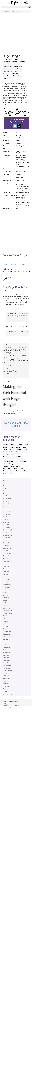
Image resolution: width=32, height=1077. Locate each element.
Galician (11, 452)
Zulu (11, 473)
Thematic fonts (7, 665)
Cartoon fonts (6, 514)
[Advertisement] (16, 33)
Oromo (5, 464)
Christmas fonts (7, 519)
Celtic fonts (6, 517)
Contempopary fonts (8, 530)
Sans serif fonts (7, 631)
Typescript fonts (7, 668)
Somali (21, 468)
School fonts (6, 634)
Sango (18, 466)
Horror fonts (6, 590)
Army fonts (6, 488)
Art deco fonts (6, 491)
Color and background (10, 264)
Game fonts (6, 566)
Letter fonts (6, 597)
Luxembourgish (17, 456)
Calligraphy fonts (7, 509)
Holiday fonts (6, 587)
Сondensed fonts (7, 694)
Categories (7, 704)
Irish (13, 454)
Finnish (25, 449)
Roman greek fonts (8, 629)
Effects (6, 705)
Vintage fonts (6, 681)
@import (17, 308)
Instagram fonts (7, 592)
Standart (9, 308)
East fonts (5, 551)
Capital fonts (6, 511)
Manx (12, 459)
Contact (11, 705)
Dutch (24, 447)
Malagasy (5, 459)
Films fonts (6, 558)
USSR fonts (6, 676)
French (5, 452)
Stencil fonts (6, 655)
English (5, 449)
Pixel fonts (6, 624)
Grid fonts (5, 574)
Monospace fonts (7, 611)
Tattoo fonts (6, 657)
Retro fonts (6, 626)
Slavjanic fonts (7, 650)
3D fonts (5, 480)
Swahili (12, 471)
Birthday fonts (6, 501)
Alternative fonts (7, 483)
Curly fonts (6, 532)
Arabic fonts (6, 485)
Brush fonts (6, 506)
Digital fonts (6, 543)
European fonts (7, 553)
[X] (19, 126)
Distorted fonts (7, 548)
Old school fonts (7, 613)
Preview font (7, 261)
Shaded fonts (6, 644)
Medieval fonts (7, 603)
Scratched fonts (7, 639)
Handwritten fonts (7, 579)
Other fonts (6, 616)
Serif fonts (5, 642)
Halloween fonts (7, 577)
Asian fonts (6, 496)
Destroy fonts (6, 540)
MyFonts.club (6, 11)
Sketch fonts (6, 647)
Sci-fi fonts (6, 637)
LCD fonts (5, 595)
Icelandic (25, 452)
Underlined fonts (7, 670)
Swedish (18, 471)
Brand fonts (6, 504)
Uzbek (24, 471)
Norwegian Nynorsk (21, 461)
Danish (18, 447)
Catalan (5, 447)
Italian (17, 454)
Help (12, 704)
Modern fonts (6, 608)
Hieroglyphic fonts (8, 582)
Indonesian (6, 454)
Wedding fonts (7, 689)
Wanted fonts (6, 684)
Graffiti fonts (6, 571)
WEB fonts (6, 686)
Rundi (12, 466)
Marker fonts (6, 600)
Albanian (13, 444)
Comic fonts (6, 524)
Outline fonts (6, 618)
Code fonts (6, 522)
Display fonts (6, 545)
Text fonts (5, 663)
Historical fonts (7, 584)
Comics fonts (6, 527)
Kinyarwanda (6, 456)
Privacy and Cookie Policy (11, 706)
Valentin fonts (6, 678)
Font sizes (17, 261)
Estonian (11, 449)
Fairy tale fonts (7, 556)
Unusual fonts (6, 673)
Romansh (5, 466)
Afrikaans (5, 444)
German (18, 452)
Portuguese (12, 464)
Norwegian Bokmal (8, 461)
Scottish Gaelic (7, 468)
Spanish (5, 471)
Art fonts (5, 493)
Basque (20, 444)
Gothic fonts (6, 569)
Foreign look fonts (8, 564)
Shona (15, 468)
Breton (26, 444)
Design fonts (6, 537)
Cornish (12, 447)
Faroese (19, 449)
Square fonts (6, 652)
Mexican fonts (6, 605)
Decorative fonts (7, 535)
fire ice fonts (6, 561)
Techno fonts (6, 660)
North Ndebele (20, 459)
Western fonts (6, 691)
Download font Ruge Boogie (16, 424)
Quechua (20, 464)
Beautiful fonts (7, 498)
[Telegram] (15, 126)
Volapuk (5, 473)
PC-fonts (5, 621)
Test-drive (22, 264)
